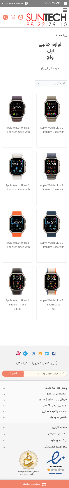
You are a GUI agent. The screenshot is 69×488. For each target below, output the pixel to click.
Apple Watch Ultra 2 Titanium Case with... (51, 130)
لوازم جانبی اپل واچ (49, 68)
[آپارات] (18, 353)
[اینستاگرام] (33, 353)
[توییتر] (47, 353)
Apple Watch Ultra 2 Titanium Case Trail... (51, 305)
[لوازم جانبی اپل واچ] (50, 51)
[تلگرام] (25, 353)
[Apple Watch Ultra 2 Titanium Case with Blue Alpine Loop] (52, 166)
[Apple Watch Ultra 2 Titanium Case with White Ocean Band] (17, 166)
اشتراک (13, 373)
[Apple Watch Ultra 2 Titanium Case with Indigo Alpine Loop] (17, 109)
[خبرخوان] (40, 353)
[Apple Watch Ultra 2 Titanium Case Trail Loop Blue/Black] (17, 282)
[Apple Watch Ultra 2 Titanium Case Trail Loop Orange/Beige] (52, 282)
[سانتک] (46, 20)
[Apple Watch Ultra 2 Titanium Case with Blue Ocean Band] (52, 224)
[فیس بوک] (54, 353)
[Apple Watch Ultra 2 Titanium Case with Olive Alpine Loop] (52, 109)
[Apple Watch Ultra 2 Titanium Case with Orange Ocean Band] (17, 224)
